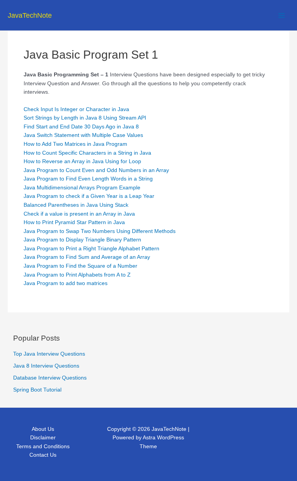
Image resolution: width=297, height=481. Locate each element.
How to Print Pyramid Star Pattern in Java (74, 222)
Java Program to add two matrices (66, 283)
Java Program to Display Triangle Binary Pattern (82, 240)
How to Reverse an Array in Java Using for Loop (82, 161)
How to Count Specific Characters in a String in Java (87, 153)
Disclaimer (43, 437)
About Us (43, 429)
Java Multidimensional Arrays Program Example (82, 188)
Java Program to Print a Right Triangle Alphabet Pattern (91, 248)
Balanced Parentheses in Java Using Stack (76, 205)
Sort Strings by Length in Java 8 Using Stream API (85, 118)
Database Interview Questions (50, 378)
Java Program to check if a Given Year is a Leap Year (89, 196)
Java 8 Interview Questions (46, 366)
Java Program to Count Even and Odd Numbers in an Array (96, 170)
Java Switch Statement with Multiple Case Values (83, 135)
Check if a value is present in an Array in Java (79, 214)
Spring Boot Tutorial (37, 390)
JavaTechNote (30, 15)
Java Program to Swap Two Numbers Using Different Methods (100, 231)
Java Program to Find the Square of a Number (80, 266)
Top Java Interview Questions (49, 354)
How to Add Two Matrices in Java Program (75, 144)
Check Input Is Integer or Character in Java (76, 109)
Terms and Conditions (43, 446)
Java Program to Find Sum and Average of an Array (87, 257)
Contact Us (42, 455)
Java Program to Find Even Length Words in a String (88, 179)
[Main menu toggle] (282, 15)
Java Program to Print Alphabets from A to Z (77, 275)
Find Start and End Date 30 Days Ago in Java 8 (81, 127)
